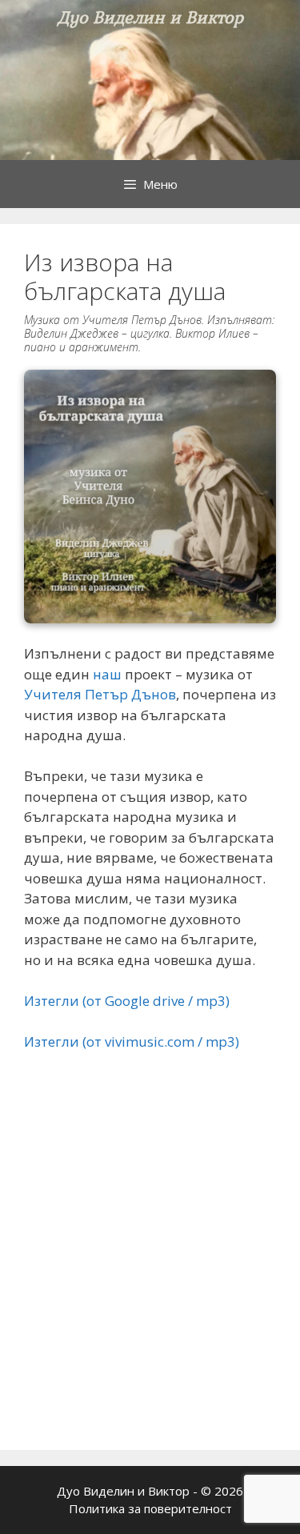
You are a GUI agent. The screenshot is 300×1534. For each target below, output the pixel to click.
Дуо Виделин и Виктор (150, 17)
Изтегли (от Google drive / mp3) (127, 1000)
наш (107, 674)
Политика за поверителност (150, 1508)
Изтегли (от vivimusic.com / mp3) (131, 1041)
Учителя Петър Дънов (100, 694)
